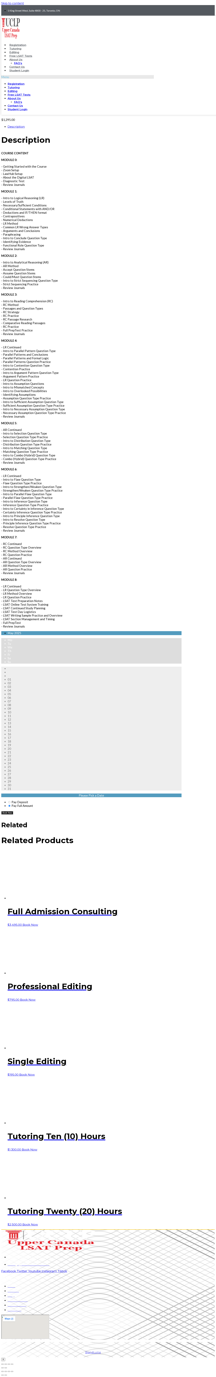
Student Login (19, 70)
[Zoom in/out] (12, 1364)
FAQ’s (18, 63)
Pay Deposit (20, 802)
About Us (15, 59)
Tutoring (15, 48)
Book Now (7, 813)
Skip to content (12, 3)
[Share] (5, 1364)
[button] (77, 77)
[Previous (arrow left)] (2, 1367)
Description (16, 126)
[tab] (95, 126)
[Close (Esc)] (2, 1364)
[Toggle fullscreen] (9, 1364)
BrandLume (93, 1352)
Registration (17, 45)
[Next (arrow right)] (5, 1367)
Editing (14, 52)
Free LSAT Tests (20, 56)
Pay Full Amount (22, 805)
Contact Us (17, 66)
